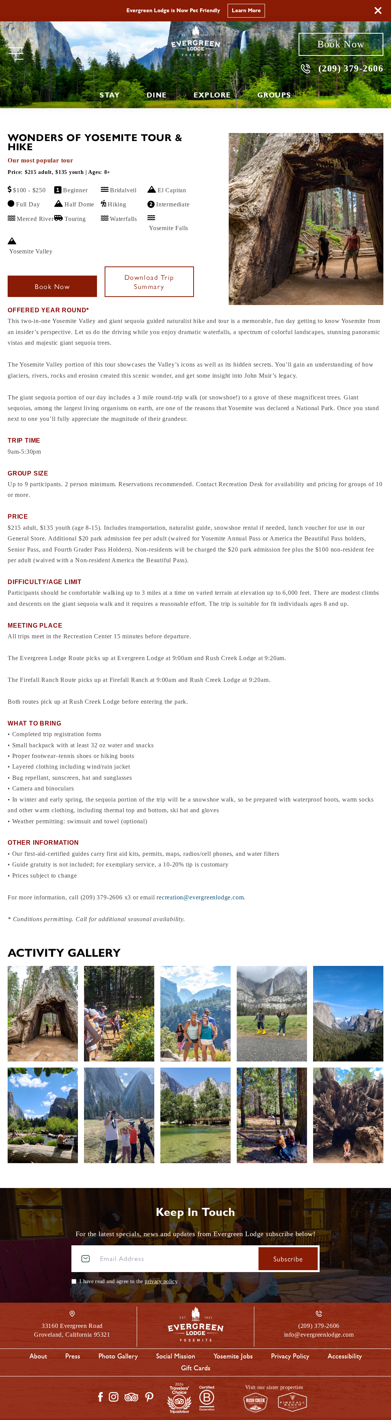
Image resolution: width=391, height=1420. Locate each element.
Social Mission (175, 1356)
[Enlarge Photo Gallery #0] (43, 1013)
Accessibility (345, 1356)
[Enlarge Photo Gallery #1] (119, 1013)
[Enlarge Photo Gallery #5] (43, 1115)
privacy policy (161, 1281)
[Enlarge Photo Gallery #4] (348, 1013)
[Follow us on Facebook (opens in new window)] (100, 1397)
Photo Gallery (118, 1356)
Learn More (246, 10)
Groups (274, 95)
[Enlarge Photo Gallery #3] (272, 1013)
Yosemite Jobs (233, 1356)
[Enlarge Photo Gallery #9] (348, 1115)
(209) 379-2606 (350, 68)
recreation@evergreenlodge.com (200, 897)
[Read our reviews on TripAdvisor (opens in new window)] (131, 1397)
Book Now (341, 44)
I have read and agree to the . (129, 1281)
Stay (110, 95)
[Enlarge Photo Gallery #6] (119, 1115)
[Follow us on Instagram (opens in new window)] (113, 1397)
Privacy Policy (290, 1356)
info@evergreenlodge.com (319, 1334)
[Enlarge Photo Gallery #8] (272, 1115)
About (38, 1356)
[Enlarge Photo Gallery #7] (195, 1115)
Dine (156, 95)
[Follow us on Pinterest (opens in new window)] (149, 1397)
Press (72, 1356)
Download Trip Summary (149, 281)
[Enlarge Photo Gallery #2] (195, 1013)
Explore (212, 95)
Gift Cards (195, 1368)
